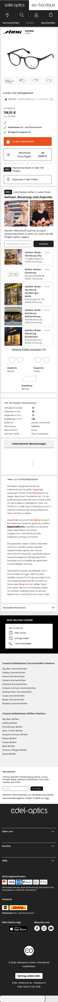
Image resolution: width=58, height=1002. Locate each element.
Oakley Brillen (9, 723)
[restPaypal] (27, 882)
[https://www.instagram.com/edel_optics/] (44, 928)
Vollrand (35, 426)
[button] (14, 5)
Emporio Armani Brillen (15, 734)
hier (47, 798)
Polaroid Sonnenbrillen (14, 684)
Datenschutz (25, 982)
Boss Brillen (8, 746)
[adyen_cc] (4, 882)
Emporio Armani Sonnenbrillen (19, 688)
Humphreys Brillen (12, 726)
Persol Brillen (9, 738)
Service (6, 846)
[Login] (36, 15)
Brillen (30, 22)
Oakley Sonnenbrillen (13, 672)
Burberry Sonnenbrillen (14, 703)
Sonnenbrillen (11, 22)
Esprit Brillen (9, 754)
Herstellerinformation (14, 607)
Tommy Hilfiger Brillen (14, 750)
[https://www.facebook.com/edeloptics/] (37, 928)
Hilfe (4, 860)
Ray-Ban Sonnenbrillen (14, 668)
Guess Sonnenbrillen (13, 695)
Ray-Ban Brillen (10, 719)
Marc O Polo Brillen (12, 730)
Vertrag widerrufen (29, 975)
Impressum (40, 982)
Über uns (7, 831)
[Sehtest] (7, 15)
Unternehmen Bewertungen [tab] (29, 443)
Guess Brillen (9, 742)
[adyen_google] (43, 882)
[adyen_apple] (36, 882)
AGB (14, 982)
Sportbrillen (48, 22)
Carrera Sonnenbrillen (14, 680)
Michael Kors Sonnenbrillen (17, 692)
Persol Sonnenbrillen (13, 676)
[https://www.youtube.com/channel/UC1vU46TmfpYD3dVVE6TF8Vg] (51, 928)
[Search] (22, 15)
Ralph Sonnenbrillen (13, 699)
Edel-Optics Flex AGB (28, 986)
